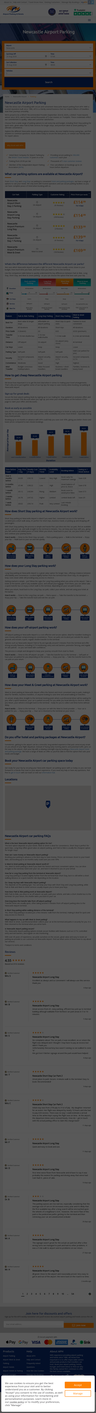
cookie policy (17, 1402)
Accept (78, 1385)
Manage (78, 1393)
